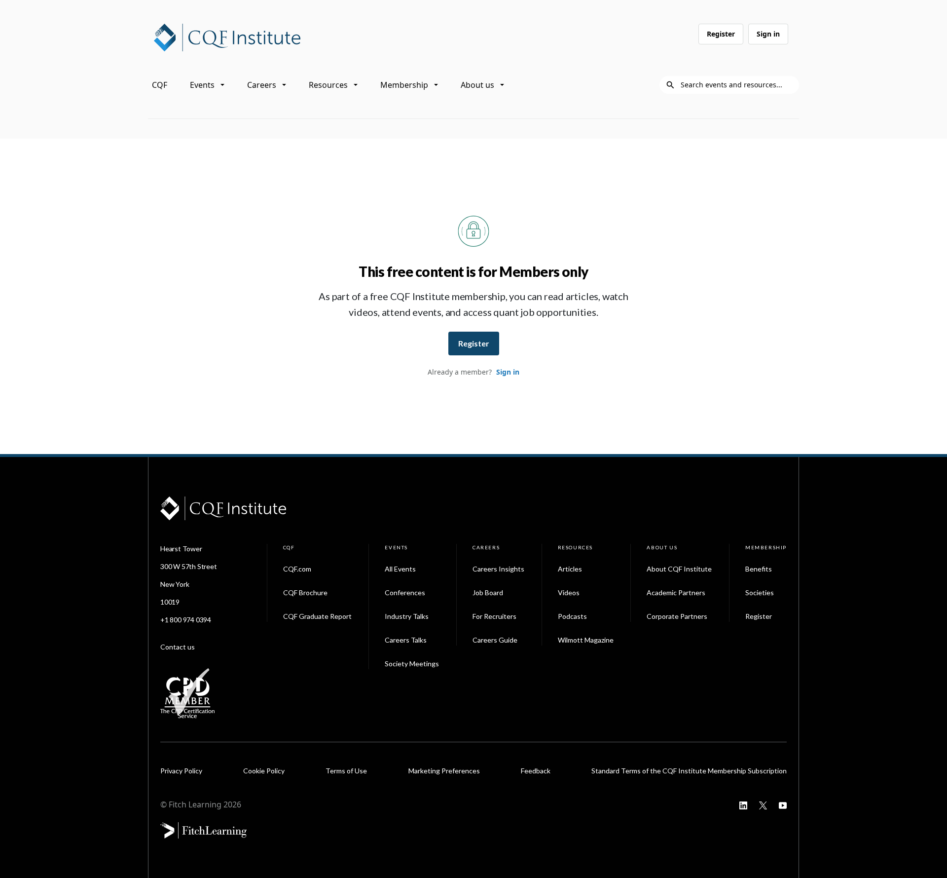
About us (477, 84)
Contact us (177, 647)
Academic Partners (676, 592)
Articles (570, 569)
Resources (328, 84)
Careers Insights (498, 569)
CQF (159, 84)
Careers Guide (495, 640)
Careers (261, 84)
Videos (569, 592)
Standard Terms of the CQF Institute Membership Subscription (689, 770)
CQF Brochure (305, 592)
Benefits (758, 569)
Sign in (768, 33)
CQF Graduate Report (317, 616)
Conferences (405, 592)
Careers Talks (406, 640)
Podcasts (572, 616)
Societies (759, 592)
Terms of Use (346, 770)
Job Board (488, 592)
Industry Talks (407, 616)
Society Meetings (412, 663)
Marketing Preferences (444, 770)
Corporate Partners (677, 616)
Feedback (535, 770)
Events (202, 84)
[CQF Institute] (227, 36)
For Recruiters (494, 616)
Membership (404, 84)
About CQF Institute (679, 569)
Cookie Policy (264, 770)
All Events (400, 569)
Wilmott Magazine (586, 640)
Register (721, 33)
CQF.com (297, 569)
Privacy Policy (181, 770)
